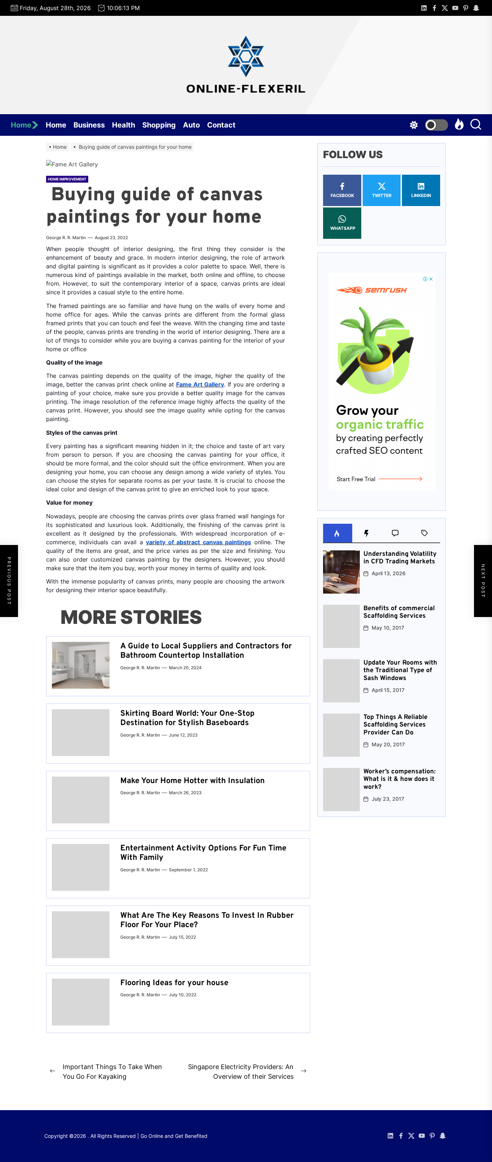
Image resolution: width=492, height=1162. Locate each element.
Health (123, 125)
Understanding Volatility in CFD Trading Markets (400, 558)
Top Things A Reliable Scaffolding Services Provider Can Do (395, 725)
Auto (191, 125)
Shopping (159, 125)
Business (89, 125)
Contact (221, 125)
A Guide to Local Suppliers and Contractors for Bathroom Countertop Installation (206, 651)
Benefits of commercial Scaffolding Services (399, 612)
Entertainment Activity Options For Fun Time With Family (203, 853)
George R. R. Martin (66, 237)
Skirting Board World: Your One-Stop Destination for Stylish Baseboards (187, 718)
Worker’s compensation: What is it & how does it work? (399, 779)
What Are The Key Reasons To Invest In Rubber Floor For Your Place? (207, 920)
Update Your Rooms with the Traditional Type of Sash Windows (400, 671)
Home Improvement (67, 179)
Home (21, 125)
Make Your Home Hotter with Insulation (192, 781)
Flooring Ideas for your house (174, 983)
